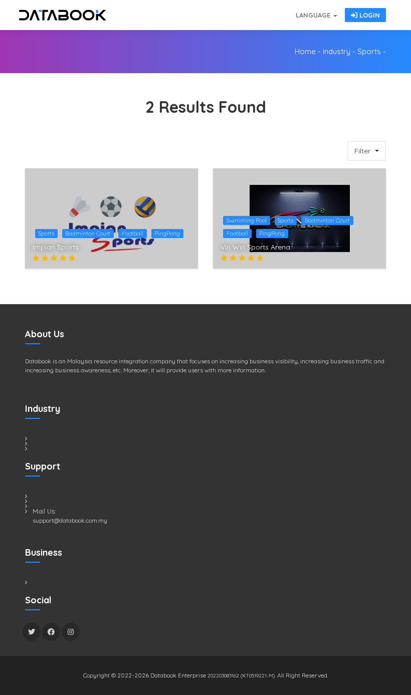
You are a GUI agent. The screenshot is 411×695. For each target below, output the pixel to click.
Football (132, 233)
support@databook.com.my (70, 520)
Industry (336, 51)
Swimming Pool (247, 220)
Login (368, 15)
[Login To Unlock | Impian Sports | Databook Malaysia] (185, 232)
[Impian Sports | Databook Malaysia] (185, 251)
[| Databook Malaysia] (235, 10)
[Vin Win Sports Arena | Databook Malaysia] (373, 251)
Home (305, 51)
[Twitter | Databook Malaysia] (32, 632)
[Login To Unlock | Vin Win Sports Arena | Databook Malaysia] (373, 232)
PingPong (167, 233)
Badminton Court (87, 233)
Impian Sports (56, 247)
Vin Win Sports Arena (255, 247)
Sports (369, 51)
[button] (366, 151)
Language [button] (314, 15)
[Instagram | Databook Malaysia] (71, 632)
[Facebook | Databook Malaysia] (51, 632)
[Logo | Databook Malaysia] (63, 15)
